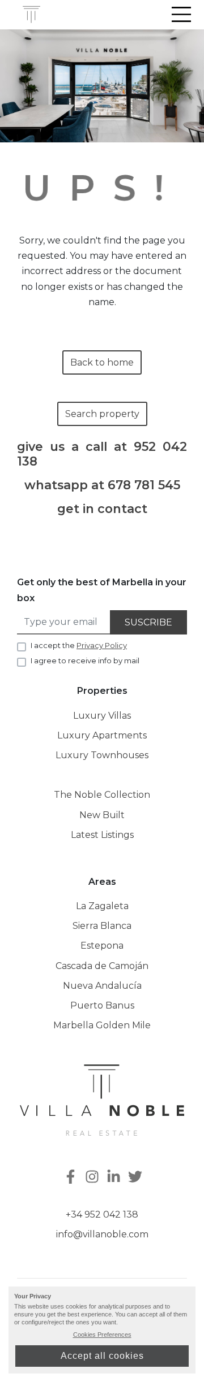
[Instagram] (93, 1178)
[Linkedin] (115, 1178)
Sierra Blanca (102, 925)
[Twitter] (136, 1178)
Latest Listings (102, 834)
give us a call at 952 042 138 (102, 454)
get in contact (102, 509)
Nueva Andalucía (102, 985)
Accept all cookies (102, 1356)
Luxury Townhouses (102, 755)
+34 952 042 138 (102, 1214)
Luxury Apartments (102, 735)
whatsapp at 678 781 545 (102, 485)
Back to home (102, 362)
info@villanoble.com (102, 1234)
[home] (31, 14)
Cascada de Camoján (102, 966)
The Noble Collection (102, 794)
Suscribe (148, 622)
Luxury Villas (102, 715)
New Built (102, 815)
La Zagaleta (102, 906)
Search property (102, 413)
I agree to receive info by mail (85, 660)
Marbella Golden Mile (102, 1025)
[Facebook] (69, 1178)
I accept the (79, 645)
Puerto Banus (102, 1005)
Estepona (102, 945)
